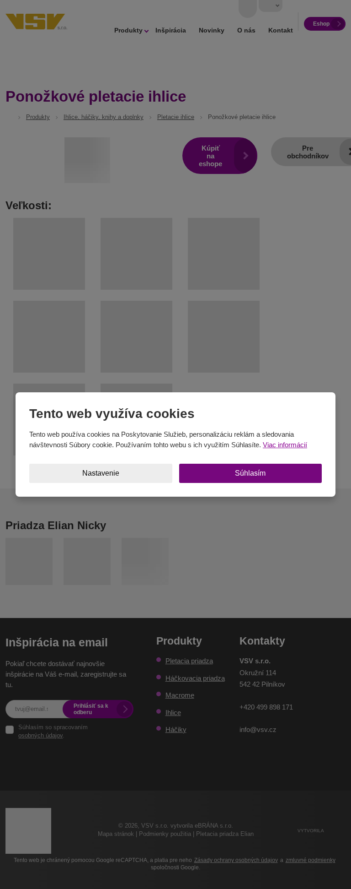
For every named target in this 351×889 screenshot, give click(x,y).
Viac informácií (285, 445)
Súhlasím (250, 473)
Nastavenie (100, 473)
